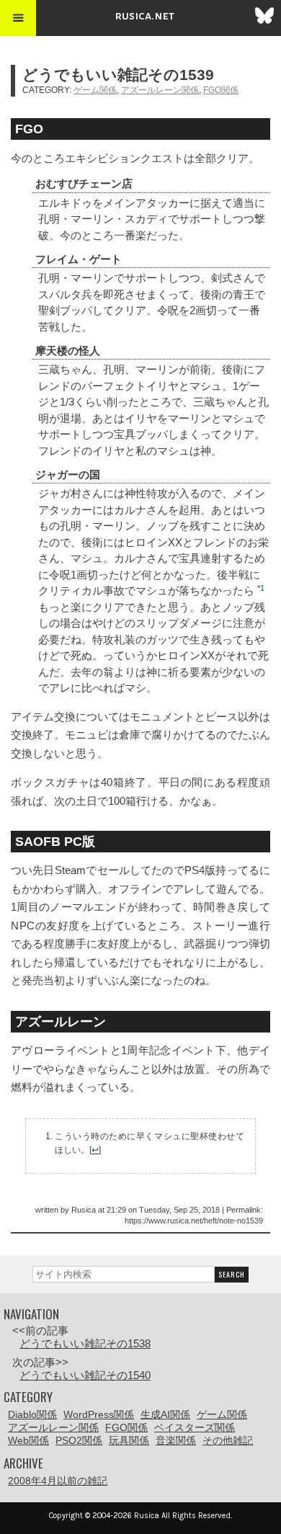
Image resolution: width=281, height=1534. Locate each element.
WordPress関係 (98, 1414)
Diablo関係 (32, 1414)
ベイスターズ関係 (194, 1427)
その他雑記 (227, 1440)
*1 (260, 588)
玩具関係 (129, 1440)
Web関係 (28, 1440)
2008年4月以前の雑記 (57, 1480)
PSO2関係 (78, 1440)
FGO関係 (220, 90)
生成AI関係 (165, 1414)
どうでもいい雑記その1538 (85, 1343)
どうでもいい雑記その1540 (85, 1375)
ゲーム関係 (95, 90)
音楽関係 (176, 1440)
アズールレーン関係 (160, 90)
